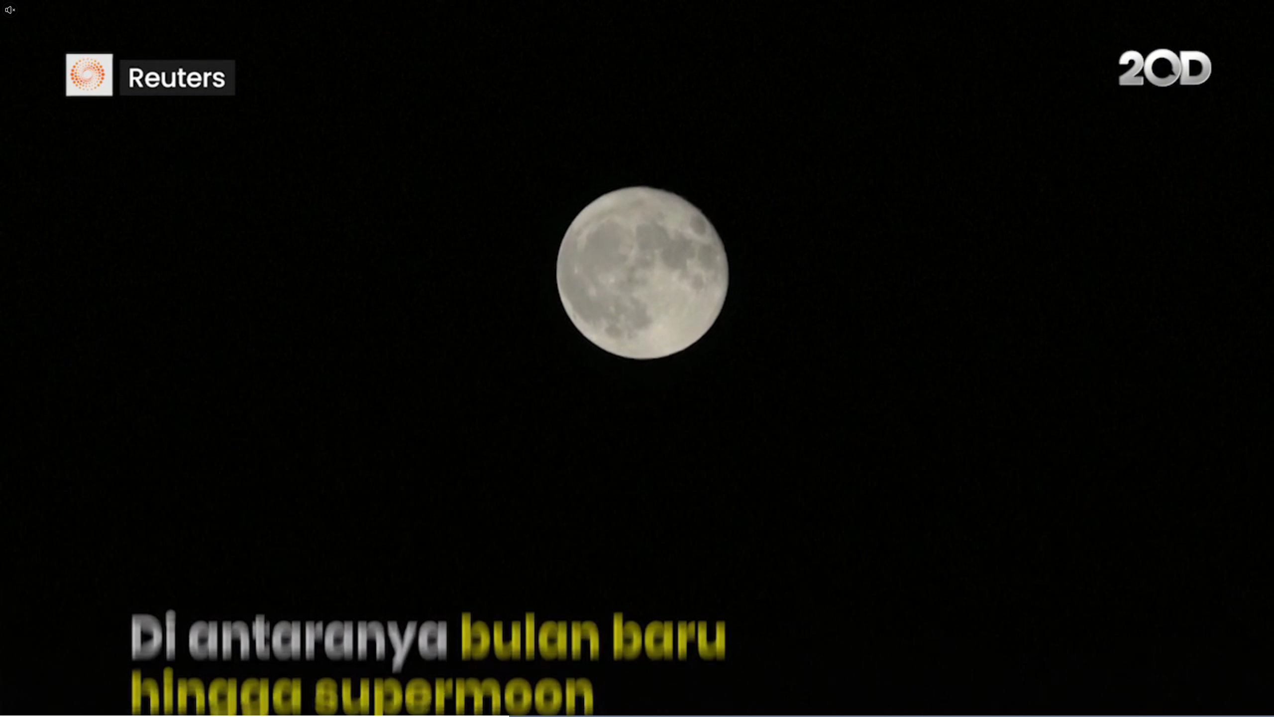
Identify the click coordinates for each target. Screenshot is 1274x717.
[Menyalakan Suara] (9, 9)
